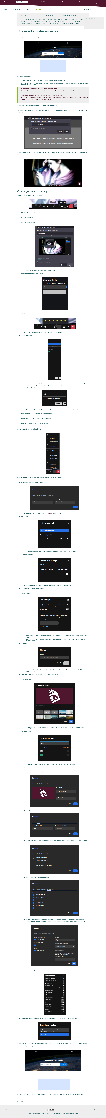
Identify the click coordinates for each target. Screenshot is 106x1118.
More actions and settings (93, 26)
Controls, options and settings (93, 24)
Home (6, 1)
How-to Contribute (42, 1)
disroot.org (79, 1)
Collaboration (87, 9)
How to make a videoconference (92, 22)
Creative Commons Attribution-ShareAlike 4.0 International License (60, 1113)
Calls (6, 1110)
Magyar (95, 2)
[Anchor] (59, 31)
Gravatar (50, 513)
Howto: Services (21, 1)
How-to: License (62, 1)
